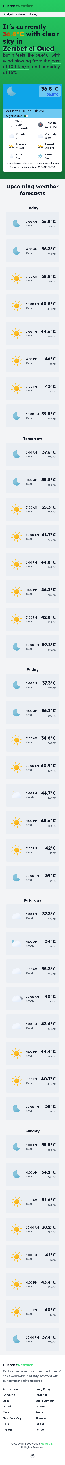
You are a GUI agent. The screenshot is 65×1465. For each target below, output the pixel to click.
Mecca (7, 1412)
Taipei (39, 1424)
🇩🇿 (9, 14)
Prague (7, 1429)
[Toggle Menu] (59, 6)
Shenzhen (41, 1418)
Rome (39, 1412)
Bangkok (9, 1395)
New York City (12, 1418)
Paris (6, 1424)
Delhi (6, 1400)
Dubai (7, 1406)
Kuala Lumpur (44, 1400)
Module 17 (47, 1443)
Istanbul (41, 1395)
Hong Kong (42, 1389)
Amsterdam (11, 1389)
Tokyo (39, 1429)
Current (18, 5)
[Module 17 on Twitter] (32, 1455)
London (40, 1406)
